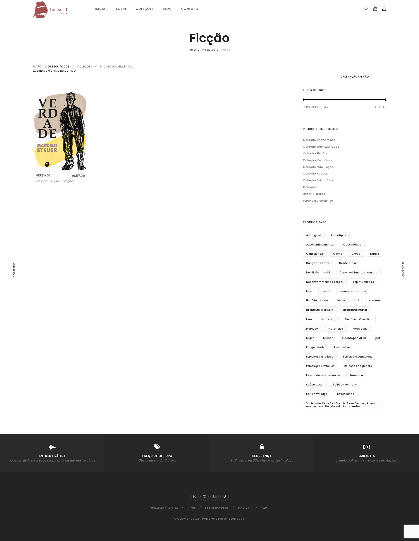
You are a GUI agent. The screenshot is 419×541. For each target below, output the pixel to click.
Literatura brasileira (319, 310)
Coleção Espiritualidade (321, 147)
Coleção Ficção (315, 153)
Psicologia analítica (116, 66)
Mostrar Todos (57, 66)
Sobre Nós (14, 270)
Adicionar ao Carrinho (53, 181)
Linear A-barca (314, 194)
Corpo (356, 254)
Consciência (315, 254)
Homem (374, 300)
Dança (374, 254)
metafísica (335, 328)
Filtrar (380, 107)
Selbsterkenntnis (345, 384)
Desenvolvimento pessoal (324, 282)
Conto (337, 254)
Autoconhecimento (320, 244)
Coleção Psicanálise (318, 180)
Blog (167, 8)
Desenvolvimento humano (359, 272)
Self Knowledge (317, 394)
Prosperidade (315, 347)
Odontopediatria (354, 338)
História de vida (317, 300)
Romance (356, 375)
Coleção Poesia (315, 173)
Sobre (121, 8)
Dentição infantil (318, 272)
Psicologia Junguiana (358, 356)
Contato (189, 8)
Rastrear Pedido (216, 508)
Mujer (310, 338)
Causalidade (352, 244)
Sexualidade (345, 394)
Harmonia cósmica (353, 291)
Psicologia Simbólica (320, 366)
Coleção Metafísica (318, 160)
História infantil (348, 300)
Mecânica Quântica (358, 319)
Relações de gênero (358, 366)
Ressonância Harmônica (323, 375)
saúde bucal (314, 384)
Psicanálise (342, 347)
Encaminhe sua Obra (164, 508)
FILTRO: (37, 66)
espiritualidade (363, 282)
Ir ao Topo (402, 269)
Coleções (144, 8)
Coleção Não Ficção (318, 167)
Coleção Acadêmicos (319, 140)
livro (309, 319)
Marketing (328, 319)
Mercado (312, 328)
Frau (309, 291)
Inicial (101, 8)
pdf (377, 338)
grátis (326, 291)
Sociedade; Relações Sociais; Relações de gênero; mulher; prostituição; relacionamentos (341, 404)
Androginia (313, 235)
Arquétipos (338, 235)
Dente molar (348, 263)
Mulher (328, 338)
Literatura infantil (355, 310)
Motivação (360, 328)
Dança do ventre (318, 263)
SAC (264, 508)
